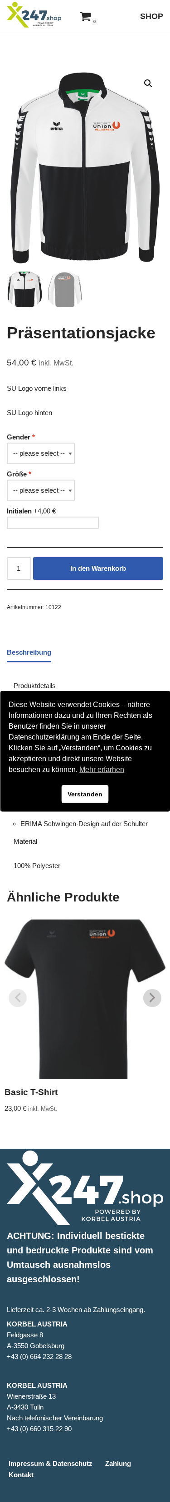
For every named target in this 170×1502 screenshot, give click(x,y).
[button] (148, 83)
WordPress (119, 1493)
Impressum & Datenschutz (50, 1463)
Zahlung (118, 1463)
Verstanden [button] (85, 794)
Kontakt (21, 1475)
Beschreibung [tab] (29, 652)
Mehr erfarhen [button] (101, 769)
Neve (42, 1493)
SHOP (151, 16)
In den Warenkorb (98, 568)
